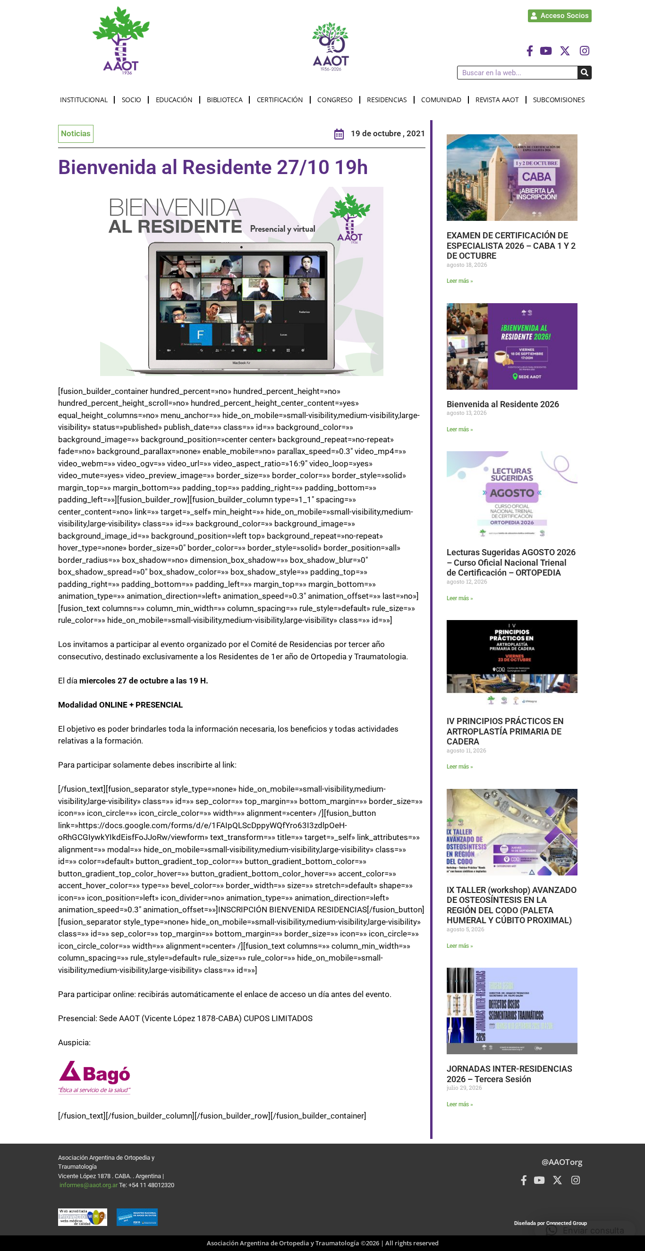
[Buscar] (584, 72)
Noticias (76, 133)
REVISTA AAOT (496, 99)
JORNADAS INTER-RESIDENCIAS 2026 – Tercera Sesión (509, 1074)
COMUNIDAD (441, 99)
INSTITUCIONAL (83, 99)
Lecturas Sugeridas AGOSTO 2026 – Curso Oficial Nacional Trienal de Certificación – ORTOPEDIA (511, 562)
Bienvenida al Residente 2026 (503, 404)
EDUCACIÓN (174, 99)
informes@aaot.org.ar (89, 1185)
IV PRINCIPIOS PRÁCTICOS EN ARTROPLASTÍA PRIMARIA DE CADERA (505, 731)
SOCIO (132, 99)
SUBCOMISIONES (559, 99)
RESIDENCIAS (387, 99)
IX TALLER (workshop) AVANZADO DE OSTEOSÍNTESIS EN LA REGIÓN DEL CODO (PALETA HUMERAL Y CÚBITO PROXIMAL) (512, 905)
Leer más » (460, 281)
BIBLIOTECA (224, 99)
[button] (585, 1230)
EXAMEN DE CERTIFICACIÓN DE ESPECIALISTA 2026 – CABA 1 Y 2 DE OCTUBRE (511, 245)
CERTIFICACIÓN (280, 99)
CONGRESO (335, 99)
